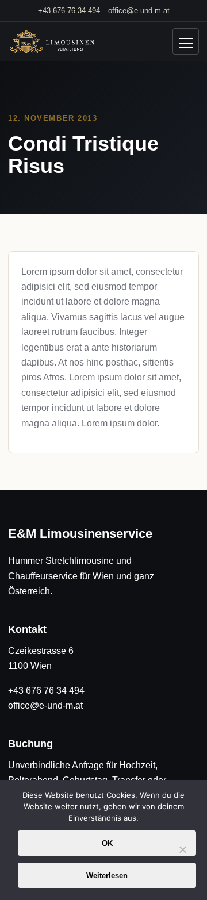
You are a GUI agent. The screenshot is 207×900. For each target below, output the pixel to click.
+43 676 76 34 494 (69, 10)
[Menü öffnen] (185, 41)
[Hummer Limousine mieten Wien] (51, 42)
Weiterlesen (107, 875)
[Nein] (182, 856)
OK (107, 843)
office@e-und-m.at (139, 10)
